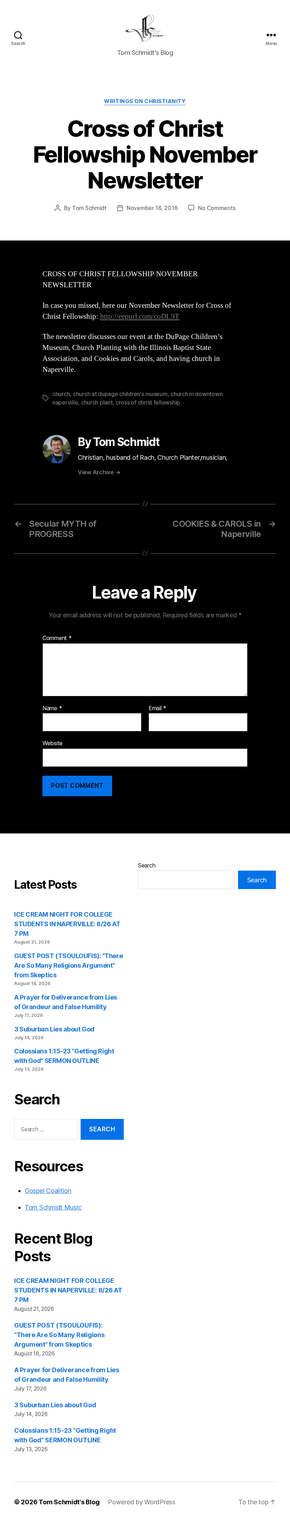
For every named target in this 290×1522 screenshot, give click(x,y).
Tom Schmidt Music (53, 1207)
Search (146, 865)
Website (52, 743)
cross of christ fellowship (148, 402)
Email (157, 708)
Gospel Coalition (48, 1190)
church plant (97, 402)
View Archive (99, 472)
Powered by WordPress (141, 1502)
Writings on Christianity (145, 101)
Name (52, 708)
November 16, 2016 (152, 207)
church (61, 393)
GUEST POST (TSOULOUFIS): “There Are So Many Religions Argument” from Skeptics (68, 965)
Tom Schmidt (89, 207)
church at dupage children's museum (120, 393)
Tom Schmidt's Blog (69, 1502)
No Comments (216, 207)
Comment (57, 638)
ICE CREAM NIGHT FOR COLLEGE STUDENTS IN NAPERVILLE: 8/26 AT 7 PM (67, 924)
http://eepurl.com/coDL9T (139, 316)
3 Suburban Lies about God (54, 1029)
